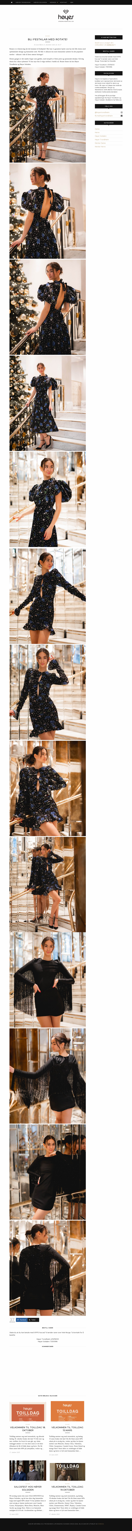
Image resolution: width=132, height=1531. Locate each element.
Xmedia (101, 1524)
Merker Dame (100, 143)
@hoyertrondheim (102, 112)
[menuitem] (11, 2)
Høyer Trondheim (23, 2)
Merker (53, 2)
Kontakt (63, 2)
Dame (97, 129)
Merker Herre (100, 147)
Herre (97, 132)
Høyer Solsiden (40, 2)
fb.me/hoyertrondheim (104, 116)
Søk (71, 2)
